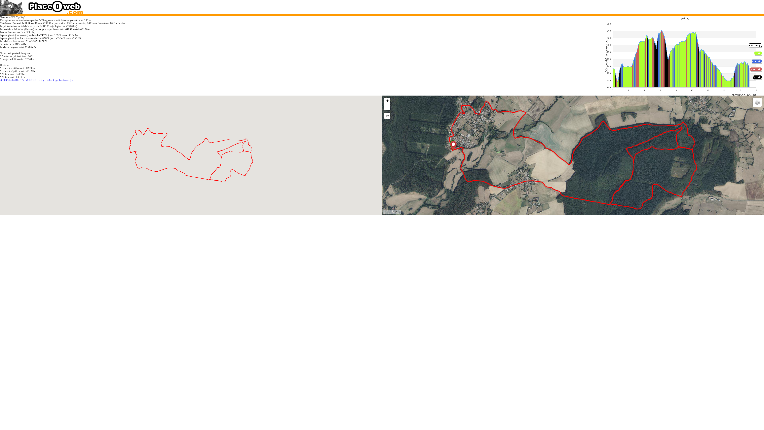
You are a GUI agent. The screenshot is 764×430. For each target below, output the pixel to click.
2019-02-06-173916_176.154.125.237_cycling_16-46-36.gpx (29, 80)
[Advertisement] (562, 6)
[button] (453, 145)
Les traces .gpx (66, 80)
